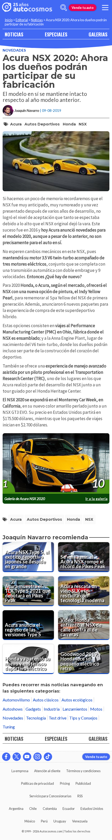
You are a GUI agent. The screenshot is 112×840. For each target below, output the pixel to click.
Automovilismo (16, 699)
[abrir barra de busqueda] (63, 7)
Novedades (14, 50)
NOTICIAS (14, 34)
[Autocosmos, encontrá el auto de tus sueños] (27, 7)
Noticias (37, 20)
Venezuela (80, 821)
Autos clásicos (46, 699)
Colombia (50, 808)
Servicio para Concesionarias (50, 796)
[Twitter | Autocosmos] (17, 757)
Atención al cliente (47, 771)
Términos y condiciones (83, 771)
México (29, 821)
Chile (33, 808)
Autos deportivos (42, 124)
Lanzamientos (75, 708)
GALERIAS (98, 34)
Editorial (22, 20)
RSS (80, 796)
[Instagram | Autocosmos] (37, 757)
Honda (69, 124)
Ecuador (69, 808)
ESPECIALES (56, 34)
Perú (44, 821)
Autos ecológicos (76, 699)
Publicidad (83, 783)
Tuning (9, 726)
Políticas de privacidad (37, 783)
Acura (16, 124)
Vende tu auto (83, 8)
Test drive (57, 717)
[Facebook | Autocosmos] (6, 757)
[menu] (105, 7)
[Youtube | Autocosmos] (27, 757)
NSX (83, 124)
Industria (52, 708)
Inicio (9, 20)
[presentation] (56, 463)
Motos (96, 708)
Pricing (65, 783)
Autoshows (13, 708)
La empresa (19, 771)
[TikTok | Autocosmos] (48, 757)
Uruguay (59, 821)
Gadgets (33, 708)
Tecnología (36, 717)
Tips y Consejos (83, 717)
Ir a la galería (96, 498)
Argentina (16, 808)
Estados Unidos (91, 808)
